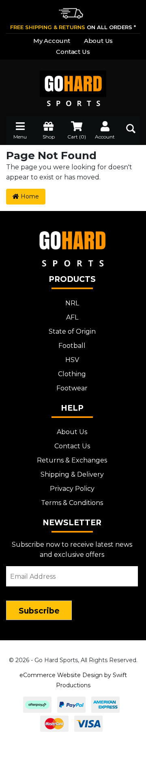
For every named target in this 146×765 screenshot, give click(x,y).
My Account (51, 41)
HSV (72, 360)
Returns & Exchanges (72, 460)
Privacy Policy (72, 488)
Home (29, 196)
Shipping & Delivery (72, 474)
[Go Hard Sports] (73, 83)
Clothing (72, 374)
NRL (72, 303)
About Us (98, 41)
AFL (72, 317)
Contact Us (73, 51)
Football (72, 345)
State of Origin (72, 331)
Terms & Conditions (72, 503)
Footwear (72, 388)
